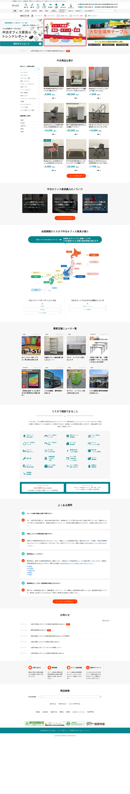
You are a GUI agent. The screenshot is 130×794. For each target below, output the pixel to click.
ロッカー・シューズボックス (27, 84)
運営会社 (53, 730)
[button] (2, 33)
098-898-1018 (111, 7)
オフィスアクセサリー (25, 104)
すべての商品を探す (76, 176)
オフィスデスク (24, 75)
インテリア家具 (24, 107)
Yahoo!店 (42, 309)
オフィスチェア (24, 72)
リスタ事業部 (87, 309)
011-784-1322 (84, 7)
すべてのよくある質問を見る (65, 601)
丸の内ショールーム (87, 306)
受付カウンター (24, 95)
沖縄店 (22, 131)
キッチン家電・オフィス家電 (27, 110)
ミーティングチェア (25, 90)
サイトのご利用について (62, 730)
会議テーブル (23, 87)
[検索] (100, 697)
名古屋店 (22, 123)
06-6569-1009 (97, 7)
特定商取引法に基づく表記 (76, 730)
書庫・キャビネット (25, 81)
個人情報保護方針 (44, 730)
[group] (21, 32)
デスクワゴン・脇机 (25, 78)
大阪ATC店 (23, 126)
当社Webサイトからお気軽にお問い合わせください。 (78, 563)
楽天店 (42, 306)
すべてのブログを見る (65, 218)
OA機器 (22, 101)
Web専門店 (90, 712)
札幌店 (22, 120)
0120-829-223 (84, 4)
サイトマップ (87, 730)
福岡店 (22, 128)
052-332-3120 (97, 4)
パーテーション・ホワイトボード (28, 98)
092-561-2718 (111, 4)
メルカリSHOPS (42, 312)
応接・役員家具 (24, 92)
